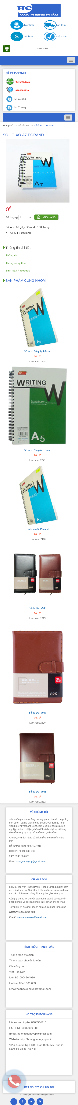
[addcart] (46, 217)
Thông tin (11, 255)
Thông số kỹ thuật (16, 262)
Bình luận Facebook (18, 270)
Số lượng (12, 217)
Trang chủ (8, 125)
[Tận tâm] (48, 28)
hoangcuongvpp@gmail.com (30, 861)
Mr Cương (20, 98)
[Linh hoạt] (15, 40)
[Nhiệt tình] (15, 28)
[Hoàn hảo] (48, 40)
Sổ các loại (24, 125)
